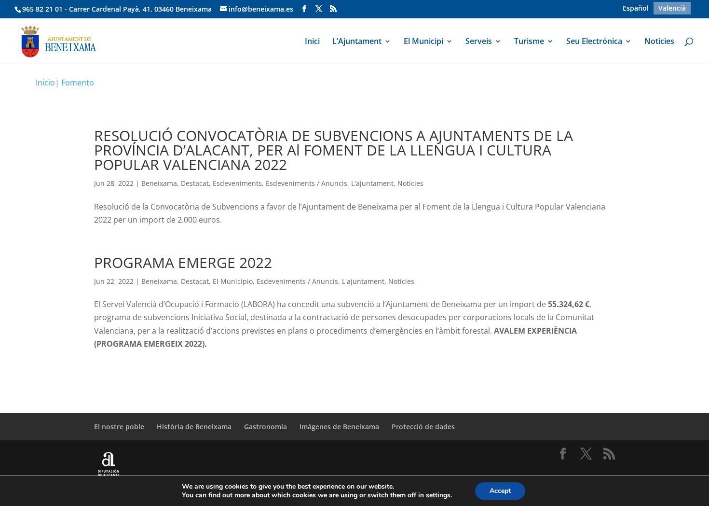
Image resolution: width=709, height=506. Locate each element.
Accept (500, 490)
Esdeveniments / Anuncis (306, 183)
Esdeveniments (237, 183)
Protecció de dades (423, 426)
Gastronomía (265, 426)
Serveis (478, 42)
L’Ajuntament (357, 42)
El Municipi (423, 42)
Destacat (195, 183)
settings (438, 495)
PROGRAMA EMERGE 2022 (183, 262)
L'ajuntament (372, 183)
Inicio (45, 82)
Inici (312, 42)
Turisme (529, 42)
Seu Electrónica (594, 42)
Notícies (410, 183)
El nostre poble (119, 426)
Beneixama (159, 183)
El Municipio (233, 281)
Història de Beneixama (194, 426)
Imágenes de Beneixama (339, 426)
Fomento (77, 82)
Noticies (659, 42)
